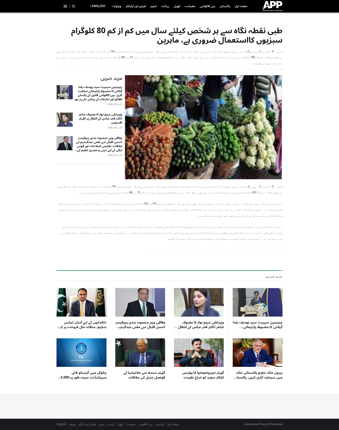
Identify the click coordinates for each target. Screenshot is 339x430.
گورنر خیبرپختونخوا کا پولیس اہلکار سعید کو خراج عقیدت (203, 375)
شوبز (102, 424)
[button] (113, 6)
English (61, 424)
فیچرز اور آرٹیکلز (87, 424)
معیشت (131, 424)
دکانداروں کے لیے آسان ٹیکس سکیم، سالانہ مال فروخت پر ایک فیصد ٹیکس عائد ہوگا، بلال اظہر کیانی (81, 329)
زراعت (111, 424)
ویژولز (72, 424)
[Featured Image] (64, 92)
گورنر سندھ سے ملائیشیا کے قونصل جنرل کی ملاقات (144, 375)
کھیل (120, 424)
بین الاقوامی (145, 424)
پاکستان (160, 424)
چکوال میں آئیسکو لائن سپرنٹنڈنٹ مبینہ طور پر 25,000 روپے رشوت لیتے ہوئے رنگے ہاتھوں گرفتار (82, 379)
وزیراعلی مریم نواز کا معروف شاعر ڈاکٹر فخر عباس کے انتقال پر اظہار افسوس (100, 118)
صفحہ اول (173, 424)
